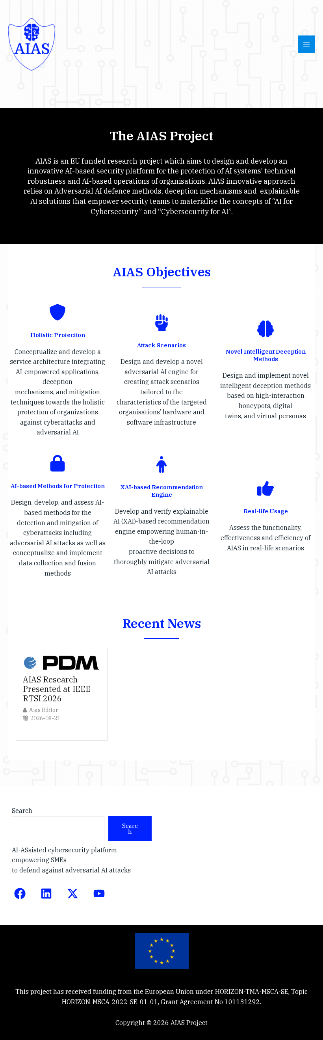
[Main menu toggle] (306, 44)
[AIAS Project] (31, 44)
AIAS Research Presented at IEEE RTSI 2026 (57, 689)
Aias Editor (43, 710)
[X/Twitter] (73, 893)
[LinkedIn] (46, 893)
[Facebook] (20, 893)
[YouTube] (99, 893)
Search (22, 810)
